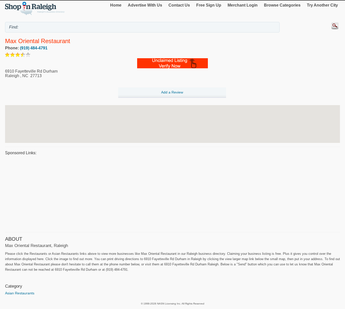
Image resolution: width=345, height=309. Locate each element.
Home (115, 5)
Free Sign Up (208, 5)
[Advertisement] (156, 193)
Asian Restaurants (19, 293)
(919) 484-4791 (33, 48)
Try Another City (322, 5)
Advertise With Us (145, 5)
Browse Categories (282, 5)
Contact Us (179, 5)
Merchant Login (243, 5)
